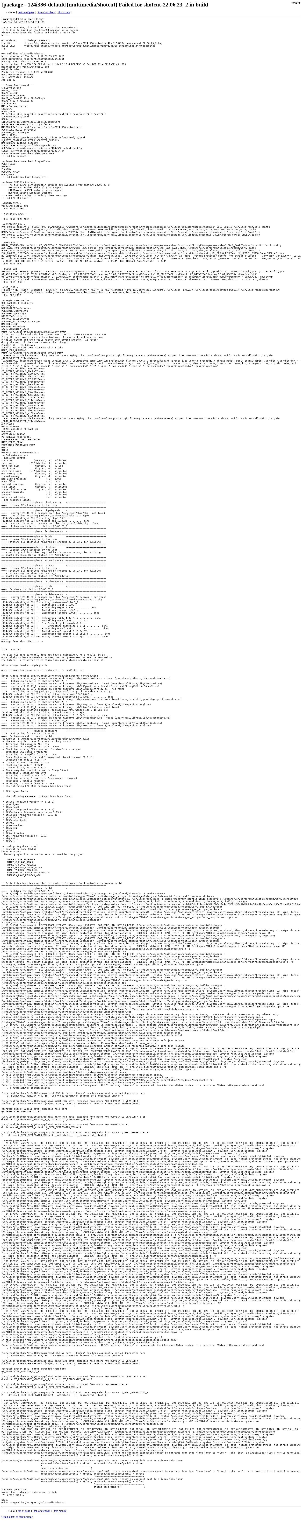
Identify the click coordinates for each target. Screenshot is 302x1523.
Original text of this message (17, 1516)
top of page (24, 1510)
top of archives (46, 12)
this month (64, 12)
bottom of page (26, 12)
